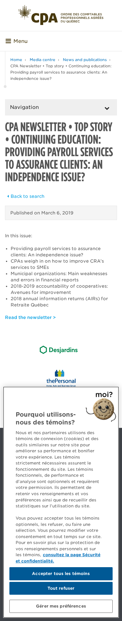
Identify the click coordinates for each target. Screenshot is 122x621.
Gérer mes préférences (61, 606)
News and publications (85, 59)
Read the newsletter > (30, 317)
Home (16, 59)
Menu (20, 41)
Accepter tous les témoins (61, 573)
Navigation (24, 107)
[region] (61, 502)
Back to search (27, 196)
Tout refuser (61, 588)
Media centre (42, 59)
